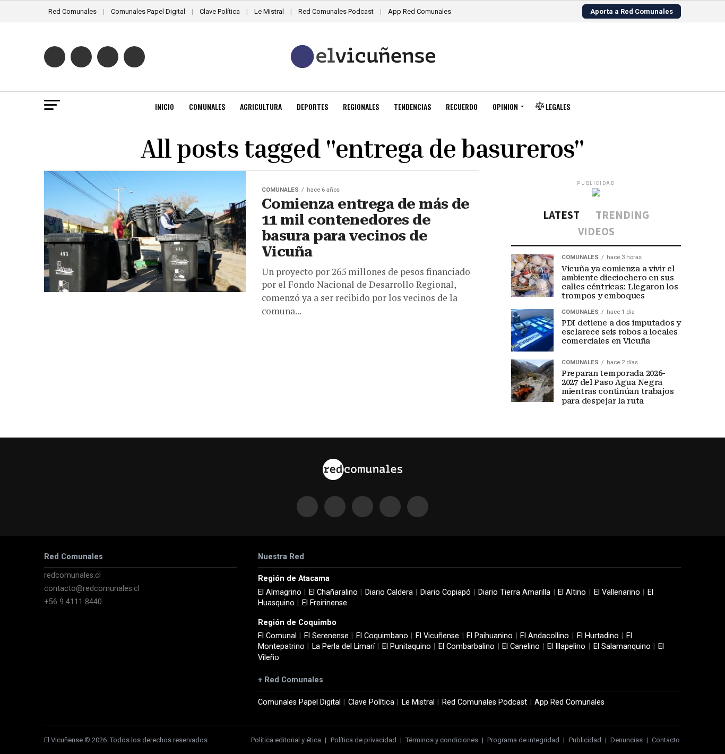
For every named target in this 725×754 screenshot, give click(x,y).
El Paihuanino (490, 635)
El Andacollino (544, 635)
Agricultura (261, 106)
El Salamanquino (622, 646)
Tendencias (412, 106)
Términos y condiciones (441, 740)
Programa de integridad (523, 740)
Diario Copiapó (445, 592)
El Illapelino (566, 646)
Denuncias (626, 740)
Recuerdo (462, 106)
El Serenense (326, 635)
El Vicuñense (437, 635)
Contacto (666, 740)
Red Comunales (72, 11)
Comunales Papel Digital (148, 11)
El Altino (572, 592)
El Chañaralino (333, 592)
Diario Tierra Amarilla (514, 592)
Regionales (361, 106)
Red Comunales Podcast (336, 11)
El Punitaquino (406, 646)
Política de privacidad (363, 740)
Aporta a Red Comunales (631, 11)
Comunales (207, 106)
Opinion (505, 106)
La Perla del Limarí (343, 646)
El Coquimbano (382, 635)
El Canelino (521, 646)
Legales (557, 106)
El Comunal (277, 635)
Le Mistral (269, 11)
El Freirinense (324, 602)
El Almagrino (279, 592)
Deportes (312, 106)
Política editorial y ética (286, 740)
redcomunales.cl (72, 575)
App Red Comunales (419, 11)
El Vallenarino (617, 592)
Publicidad (585, 740)
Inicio (164, 106)
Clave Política (220, 11)
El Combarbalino (466, 646)
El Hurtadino (598, 635)
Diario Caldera (389, 592)
